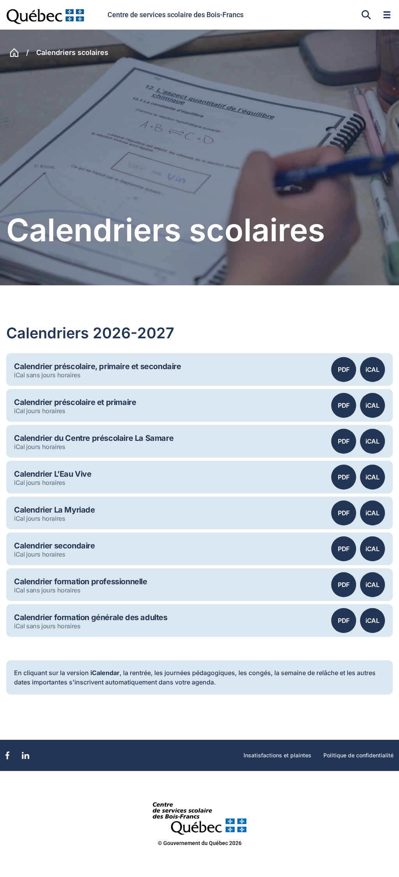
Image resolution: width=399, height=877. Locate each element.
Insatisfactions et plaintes (277, 755)
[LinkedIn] (25, 755)
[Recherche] (366, 15)
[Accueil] (14, 52)
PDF (344, 369)
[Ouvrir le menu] (387, 15)
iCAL (372, 369)
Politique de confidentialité (358, 755)
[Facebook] (7, 755)
